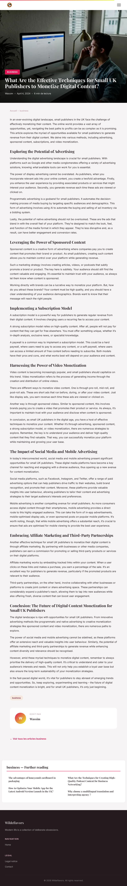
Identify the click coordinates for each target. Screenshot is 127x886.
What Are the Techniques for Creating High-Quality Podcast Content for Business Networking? (92, 781)
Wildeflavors (14, 822)
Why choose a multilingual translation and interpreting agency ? (91, 793)
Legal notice (11, 861)
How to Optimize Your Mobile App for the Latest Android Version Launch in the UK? (31, 790)
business (12, 72)
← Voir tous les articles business (28, 738)
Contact (9, 866)
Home (8, 844)
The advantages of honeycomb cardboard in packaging (32, 779)
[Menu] (119, 4)
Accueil (13, 110)
